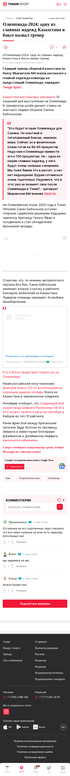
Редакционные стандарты (50, 679)
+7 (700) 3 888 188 (17, 697)
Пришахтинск (18, 522)
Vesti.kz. (50, 193)
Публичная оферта (35, 757)
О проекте (41, 641)
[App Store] (5, 727)
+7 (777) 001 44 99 (49, 697)
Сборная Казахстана (29, 478)
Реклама (40, 654)
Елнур (13, 578)
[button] (63, 769)
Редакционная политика (49, 672)
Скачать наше (11, 721)
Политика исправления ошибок (35, 752)
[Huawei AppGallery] (35, 727)
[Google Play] (18, 727)
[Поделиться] (64, 47)
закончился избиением (20, 440)
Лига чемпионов (12, 660)
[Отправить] (60, 507)
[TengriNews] (7, 769)
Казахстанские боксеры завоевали (29, 97)
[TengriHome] (35, 769)
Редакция (40, 666)
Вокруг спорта (11, 648)
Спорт (6, 641)
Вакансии (40, 660)
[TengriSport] (21, 769)
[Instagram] (6, 711)
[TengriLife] (49, 769)
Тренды (7, 654)
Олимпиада (54, 478)
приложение (27, 721)
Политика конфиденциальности (35, 746)
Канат (12, 554)
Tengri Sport (12, 87)
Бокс (8, 478)
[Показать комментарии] (52, 47)
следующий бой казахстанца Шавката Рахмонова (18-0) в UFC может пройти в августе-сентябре (33, 407)
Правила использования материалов (35, 741)
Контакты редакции (46, 648)
